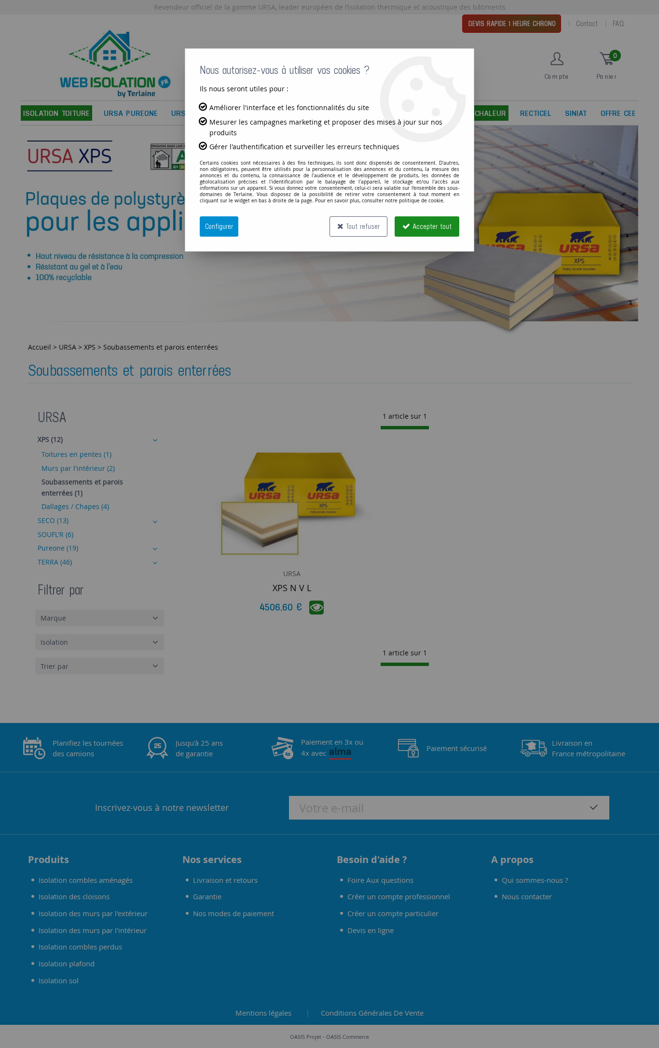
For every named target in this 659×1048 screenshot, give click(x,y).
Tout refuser (361, 226)
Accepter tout (431, 226)
